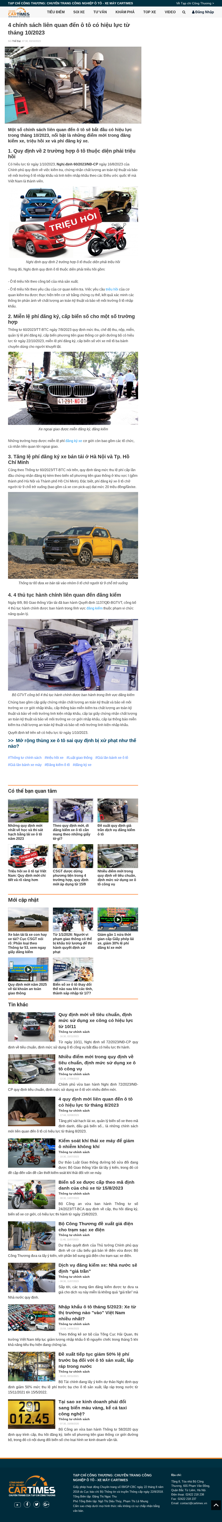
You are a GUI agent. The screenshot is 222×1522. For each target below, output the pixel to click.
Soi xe (79, 12)
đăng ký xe (73, 441)
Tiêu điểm (56, 12)
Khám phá (125, 12)
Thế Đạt (16, 41)
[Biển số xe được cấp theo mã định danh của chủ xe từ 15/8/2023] (31, 1194)
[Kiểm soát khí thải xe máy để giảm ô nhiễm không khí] (31, 1153)
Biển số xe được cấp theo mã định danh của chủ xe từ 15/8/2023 (96, 1185)
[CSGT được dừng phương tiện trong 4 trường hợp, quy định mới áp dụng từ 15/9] (73, 856)
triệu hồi (112, 289)
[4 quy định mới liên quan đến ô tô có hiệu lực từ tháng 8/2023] (31, 1111)
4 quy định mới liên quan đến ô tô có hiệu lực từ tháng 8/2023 (96, 1102)
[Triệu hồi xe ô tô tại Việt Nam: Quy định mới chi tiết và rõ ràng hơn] (28, 856)
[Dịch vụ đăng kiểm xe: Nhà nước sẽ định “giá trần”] (31, 1277)
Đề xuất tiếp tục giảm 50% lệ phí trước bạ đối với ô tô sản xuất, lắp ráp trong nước (96, 1360)
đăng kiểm (95, 608)
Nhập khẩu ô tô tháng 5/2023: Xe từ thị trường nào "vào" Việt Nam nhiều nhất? (97, 1312)
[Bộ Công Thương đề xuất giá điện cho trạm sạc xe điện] (31, 1236)
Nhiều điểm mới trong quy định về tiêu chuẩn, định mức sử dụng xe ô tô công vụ (97, 1062)
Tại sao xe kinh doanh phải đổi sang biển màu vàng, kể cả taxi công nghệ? (93, 1407)
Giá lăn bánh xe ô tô (112, 757)
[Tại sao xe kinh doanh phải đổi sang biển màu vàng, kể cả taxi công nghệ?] (31, 1414)
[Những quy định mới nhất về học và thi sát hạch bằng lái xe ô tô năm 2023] (28, 810)
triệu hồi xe (55, 757)
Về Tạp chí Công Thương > (195, 3)
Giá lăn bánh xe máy (26, 765)
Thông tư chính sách (26, 757)
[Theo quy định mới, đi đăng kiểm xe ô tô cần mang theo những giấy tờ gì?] (73, 810)
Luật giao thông (80, 757)
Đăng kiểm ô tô (58, 765)
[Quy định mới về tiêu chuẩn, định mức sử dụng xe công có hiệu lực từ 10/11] (31, 1027)
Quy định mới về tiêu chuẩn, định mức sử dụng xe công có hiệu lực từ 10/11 (96, 1020)
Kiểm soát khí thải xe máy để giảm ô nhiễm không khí (96, 1143)
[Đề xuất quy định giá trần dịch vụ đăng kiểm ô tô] (118, 810)
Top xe (149, 12)
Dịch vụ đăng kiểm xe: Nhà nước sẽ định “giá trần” (98, 1268)
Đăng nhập (204, 12)
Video (170, 12)
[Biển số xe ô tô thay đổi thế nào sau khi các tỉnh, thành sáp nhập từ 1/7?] (73, 969)
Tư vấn (100, 12)
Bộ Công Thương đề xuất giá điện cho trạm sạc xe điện (96, 1226)
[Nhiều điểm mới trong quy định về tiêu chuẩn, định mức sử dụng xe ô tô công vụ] (118, 856)
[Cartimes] (19, 12)
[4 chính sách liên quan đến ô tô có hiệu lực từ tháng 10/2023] (73, 85)
